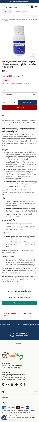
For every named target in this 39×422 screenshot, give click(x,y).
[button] (32, 6)
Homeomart (9, 410)
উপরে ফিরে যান (18, 343)
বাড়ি (2, 18)
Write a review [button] (20, 303)
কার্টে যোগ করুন (27, 102)
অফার (3, 90)
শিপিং (11, 83)
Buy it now (19, 107)
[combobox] (19, 11)
